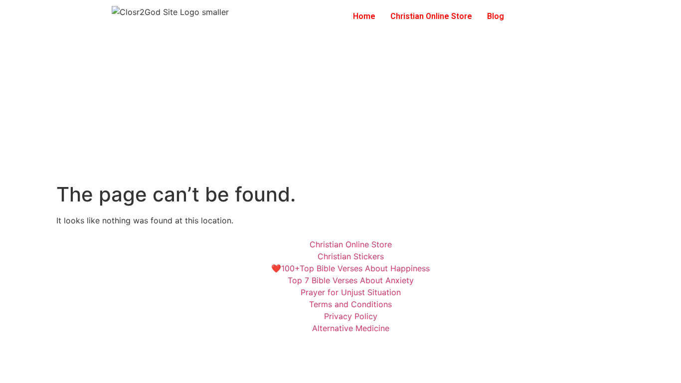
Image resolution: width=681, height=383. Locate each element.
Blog (495, 16)
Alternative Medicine (350, 328)
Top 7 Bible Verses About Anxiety (351, 280)
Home (364, 16)
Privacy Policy (350, 316)
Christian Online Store (431, 16)
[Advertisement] (340, 108)
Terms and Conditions (350, 304)
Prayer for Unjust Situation (351, 292)
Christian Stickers (351, 256)
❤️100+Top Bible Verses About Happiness (350, 268)
